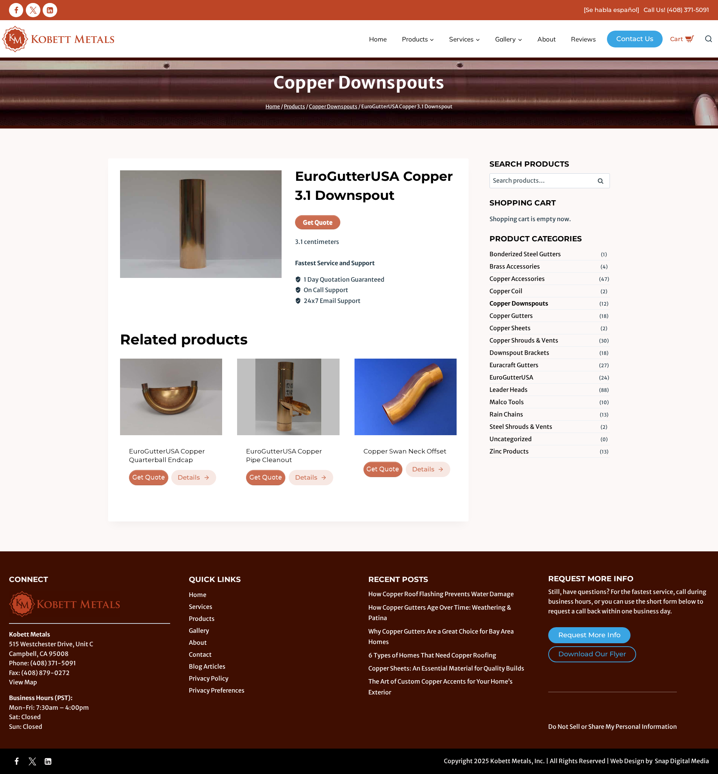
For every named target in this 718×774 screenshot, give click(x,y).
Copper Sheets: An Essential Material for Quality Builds (446, 668)
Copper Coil (506, 291)
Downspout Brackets (519, 352)
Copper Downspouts (359, 82)
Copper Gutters (511, 315)
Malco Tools (507, 402)
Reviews (583, 39)
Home (378, 39)
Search (603, 181)
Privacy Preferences (217, 690)
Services (200, 606)
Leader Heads (509, 389)
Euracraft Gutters (514, 365)
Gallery (199, 630)
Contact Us (634, 39)
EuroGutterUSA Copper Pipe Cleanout (284, 455)
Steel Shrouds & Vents (521, 426)
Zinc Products (509, 451)
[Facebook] (16, 10)
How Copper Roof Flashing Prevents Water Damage (441, 594)
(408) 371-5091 (688, 9)
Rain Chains (506, 414)
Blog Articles (207, 666)
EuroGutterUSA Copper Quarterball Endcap (167, 455)
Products (202, 618)
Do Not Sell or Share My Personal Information (612, 726)
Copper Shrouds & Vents (524, 340)
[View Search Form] (708, 39)
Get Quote (317, 222)
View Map (23, 682)
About (546, 39)
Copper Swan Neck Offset (405, 451)
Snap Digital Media (682, 761)
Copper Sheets (510, 328)
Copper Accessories (517, 278)
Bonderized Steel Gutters (525, 254)
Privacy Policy (208, 678)
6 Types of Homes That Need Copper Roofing (432, 655)
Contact (200, 654)
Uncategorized (511, 439)
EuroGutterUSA (511, 377)
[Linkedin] (50, 10)
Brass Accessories (515, 266)
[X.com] (33, 10)
